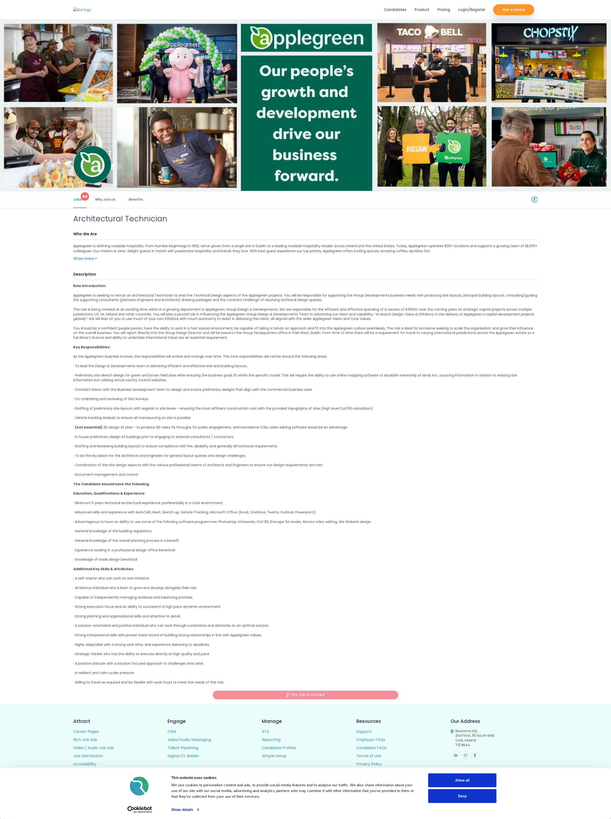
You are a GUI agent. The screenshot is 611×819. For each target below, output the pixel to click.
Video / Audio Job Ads (93, 748)
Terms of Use (368, 756)
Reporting (271, 739)
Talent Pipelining (183, 748)
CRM (172, 731)
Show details (182, 810)
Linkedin (456, 755)
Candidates (395, 9)
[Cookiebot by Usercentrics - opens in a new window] (140, 809)
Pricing (443, 9)
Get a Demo (513, 9)
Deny (462, 796)
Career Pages (86, 731)
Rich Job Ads (85, 739)
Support (364, 731)
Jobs (80, 198)
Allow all (462, 780)
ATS (265, 731)
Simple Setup (274, 756)
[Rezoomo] (82, 9)
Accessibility (84, 764)
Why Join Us (105, 199)
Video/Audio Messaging (189, 739)
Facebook (475, 755)
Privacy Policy (369, 764)
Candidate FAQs (371, 748)
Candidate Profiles (279, 748)
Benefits (136, 199)
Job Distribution (88, 756)
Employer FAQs (370, 739)
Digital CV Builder (183, 756)
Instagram (465, 755)
